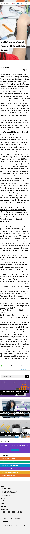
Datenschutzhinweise (15, 518)
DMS (13, 243)
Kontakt (4, 518)
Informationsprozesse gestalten (8, 494)
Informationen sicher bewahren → (10, 465)
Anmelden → (15, 450)
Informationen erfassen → (8, 458)
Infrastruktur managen (6, 495)
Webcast (3, 504)
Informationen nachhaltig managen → (11, 462)
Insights (2, 500)
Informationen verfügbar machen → (11, 468)
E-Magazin (3, 506)
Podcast (2, 502)
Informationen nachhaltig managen (9, 491)
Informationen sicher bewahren (8, 490)
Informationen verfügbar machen (8, 492)
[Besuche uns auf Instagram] (18, 513)
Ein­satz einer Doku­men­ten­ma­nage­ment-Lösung (14, 209)
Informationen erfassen (6, 488)
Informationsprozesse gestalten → (10, 472)
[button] (5, 366)
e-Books (2, 503)
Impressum (5, 521)
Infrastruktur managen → (8, 475)
